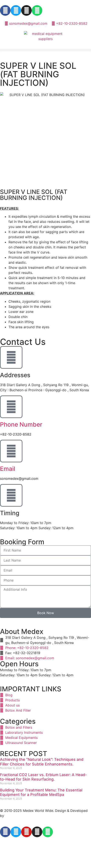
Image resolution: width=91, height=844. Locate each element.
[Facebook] (5, 10)
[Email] (11, 451)
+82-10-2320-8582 (15, 434)
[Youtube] (26, 832)
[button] (45, 50)
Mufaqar (11, 816)
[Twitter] (16, 10)
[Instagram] (26, 10)
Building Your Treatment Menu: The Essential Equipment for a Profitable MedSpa (41, 792)
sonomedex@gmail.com (19, 478)
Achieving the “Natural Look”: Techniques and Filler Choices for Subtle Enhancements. (41, 761)
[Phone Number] (11, 406)
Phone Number (21, 424)
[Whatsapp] (37, 10)
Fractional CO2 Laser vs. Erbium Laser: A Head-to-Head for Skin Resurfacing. (43, 777)
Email (7, 468)
